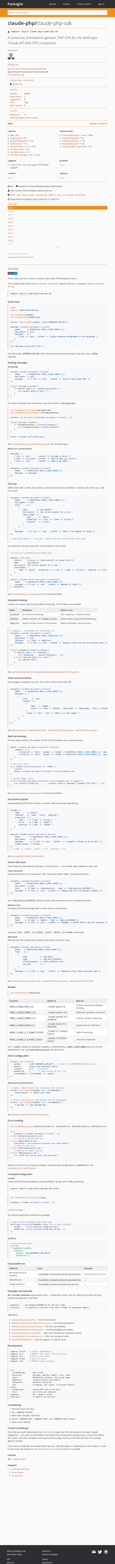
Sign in (101, 4)
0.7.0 (10, 218)
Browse (52, 4)
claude (70, 195)
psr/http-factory (17, 152)
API (8, 1559)
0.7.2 (10, 211)
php (13, 195)
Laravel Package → (16, 1209)
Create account (84, 4)
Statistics (46, 1551)
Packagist (15, 4)
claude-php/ (22, 23)
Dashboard (47, 1562)
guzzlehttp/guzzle (18, 141)
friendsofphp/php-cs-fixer (74, 135)
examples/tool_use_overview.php (27, 594)
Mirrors (10, 1562)
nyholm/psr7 (16, 143)
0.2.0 (10, 240)
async (32, 195)
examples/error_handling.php (22, 1168)
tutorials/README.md (22, 1339)
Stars (12, 102)
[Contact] (94, 1551)
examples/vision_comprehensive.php (29, 730)
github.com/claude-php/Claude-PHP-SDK (27, 68)
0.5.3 (10, 226)
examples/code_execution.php (26, 981)
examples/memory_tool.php (55, 981)
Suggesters (15, 99)
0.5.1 (10, 233)
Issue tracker (18, 1472)
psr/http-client (17, 149)
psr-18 (62, 195)
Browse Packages (50, 1554)
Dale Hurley (48, 1432)
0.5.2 (10, 229)
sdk (25, 195)
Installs (13, 93)
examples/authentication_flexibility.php (30, 1114)
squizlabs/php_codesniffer (74, 146)
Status (45, 1559)
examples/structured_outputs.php (28, 856)
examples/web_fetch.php (81, 981)
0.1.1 (10, 244)
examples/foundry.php (95, 1274)
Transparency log (16, 74)
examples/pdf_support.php (61, 730)
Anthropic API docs (20, 1469)
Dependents (15, 96)
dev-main (12, 204)
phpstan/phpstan (70, 141)
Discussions (17, 1475)
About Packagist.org (16, 1551)
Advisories (14, 114)
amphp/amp (16, 138)
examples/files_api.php (86, 730)
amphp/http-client (18, 164)
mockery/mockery (70, 138)
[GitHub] (106, 1551)
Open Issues (15, 105)
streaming (42, 195)
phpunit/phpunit (70, 143)
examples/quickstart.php (23, 1319)
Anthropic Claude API (48, 283)
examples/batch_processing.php (27, 793)
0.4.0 (10, 236)
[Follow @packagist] (100, 1551)
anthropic (81, 195)
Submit (66, 4)
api (19, 195)
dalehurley (17, 84)
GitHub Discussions (47, 1449)
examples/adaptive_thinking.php (63, 672)
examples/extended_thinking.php (27, 672)
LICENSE (22, 1459)
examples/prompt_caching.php (26, 1333)
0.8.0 (10, 207)
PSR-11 (53, 195)
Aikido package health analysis (24, 117)
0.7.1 (10, 215)
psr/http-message (18, 155)
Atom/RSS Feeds (14, 1554)
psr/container (16, 146)
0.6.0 (10, 222)
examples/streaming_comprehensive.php (31, 444)
